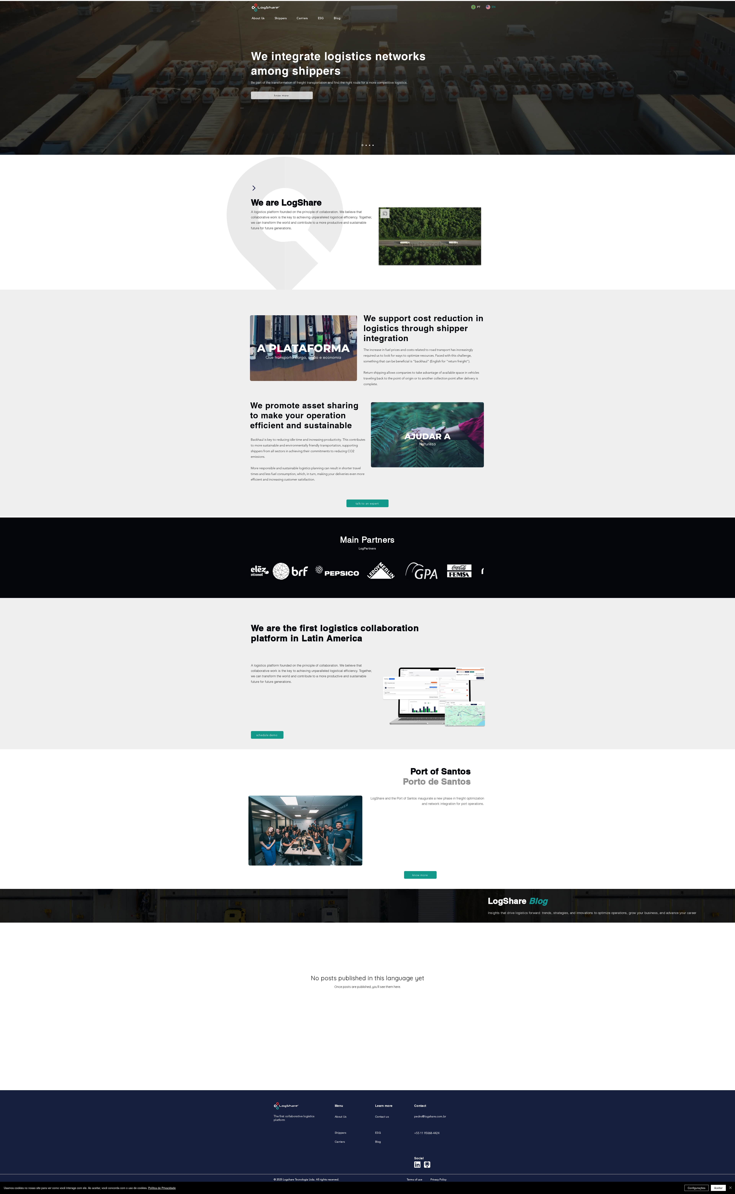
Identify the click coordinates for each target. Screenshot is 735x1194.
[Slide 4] (373, 145)
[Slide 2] (366, 145)
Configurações (696, 1188)
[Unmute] (390, 259)
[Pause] (383, 259)
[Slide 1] (362, 145)
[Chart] (253, 188)
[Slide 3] (369, 145)
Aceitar (718, 1188)
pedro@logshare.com (428, 1116)
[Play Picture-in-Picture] (469, 259)
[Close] (730, 1188)
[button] (457, 7)
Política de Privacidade (162, 1188)
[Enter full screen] (475, 259)
